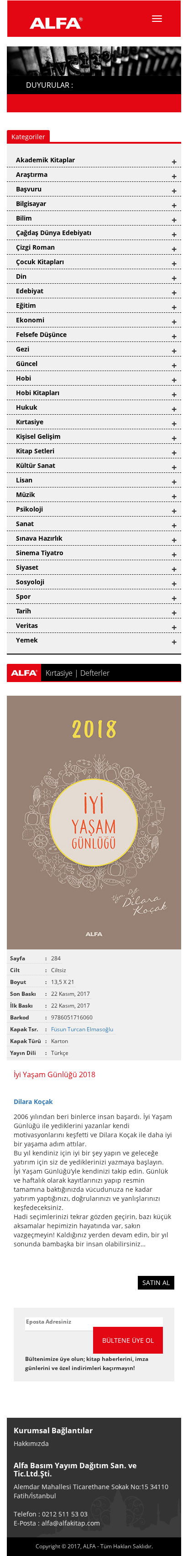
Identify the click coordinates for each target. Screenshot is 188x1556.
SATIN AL (156, 1282)
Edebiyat (29, 290)
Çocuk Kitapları (40, 261)
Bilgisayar (31, 203)
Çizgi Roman (35, 247)
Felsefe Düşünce (41, 334)
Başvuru (29, 189)
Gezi (22, 349)
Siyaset (27, 567)
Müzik (25, 494)
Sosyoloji (30, 581)
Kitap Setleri (35, 451)
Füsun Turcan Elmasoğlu (83, 1029)
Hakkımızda (31, 1443)
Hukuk (26, 407)
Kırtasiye (29, 421)
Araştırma (31, 174)
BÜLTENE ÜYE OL (128, 1340)
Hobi (23, 378)
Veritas (27, 625)
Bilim (24, 218)
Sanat (25, 523)
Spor (23, 596)
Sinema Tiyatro (39, 552)
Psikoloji (29, 509)
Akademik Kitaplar (45, 160)
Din (21, 276)
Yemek (27, 640)
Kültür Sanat (35, 465)
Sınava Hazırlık (39, 538)
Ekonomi (30, 320)
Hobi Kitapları (37, 392)
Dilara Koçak (33, 1101)
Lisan (24, 480)
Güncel (26, 363)
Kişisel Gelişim (38, 436)
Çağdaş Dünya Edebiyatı (53, 232)
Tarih (23, 611)
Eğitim (26, 305)
